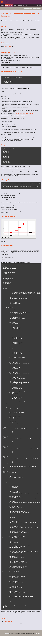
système (34, 8)
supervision (38, 8)
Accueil (2, 5)
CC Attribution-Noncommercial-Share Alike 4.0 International (34, 634)
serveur (31, 8)
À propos (20, 5)
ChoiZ (7, 625)
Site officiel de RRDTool (9, 621)
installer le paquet (8, 46)
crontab (28, 260)
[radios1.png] (18, 238)
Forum (15, 5)
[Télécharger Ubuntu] (23, 5)
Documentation (8, 5)
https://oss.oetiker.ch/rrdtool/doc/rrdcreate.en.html (25, 113)
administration (26, 8)
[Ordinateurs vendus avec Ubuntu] (26, 5)
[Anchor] (2, 13)
